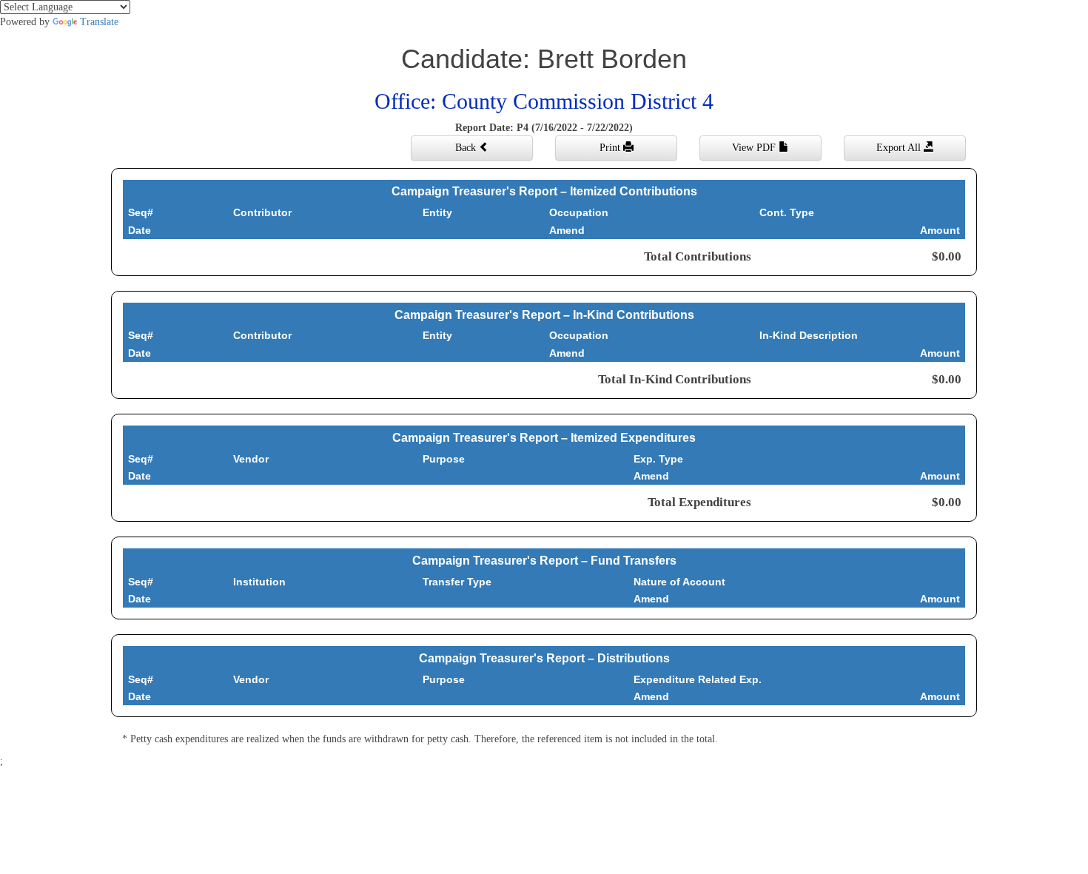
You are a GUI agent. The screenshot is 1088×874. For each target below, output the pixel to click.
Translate (99, 21)
